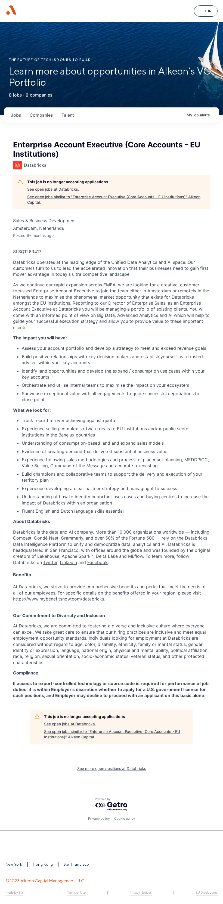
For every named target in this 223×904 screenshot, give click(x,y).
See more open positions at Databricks (111, 768)
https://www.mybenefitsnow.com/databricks (58, 599)
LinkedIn (68, 562)
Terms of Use (76, 892)
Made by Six (14, 892)
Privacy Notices (140, 892)
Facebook (97, 562)
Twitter (50, 562)
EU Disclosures (207, 892)
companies (41, 115)
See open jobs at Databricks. (53, 189)
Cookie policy (124, 818)
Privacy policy (99, 818)
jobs (16, 115)
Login (206, 11)
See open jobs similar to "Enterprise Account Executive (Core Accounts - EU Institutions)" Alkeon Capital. (113, 199)
